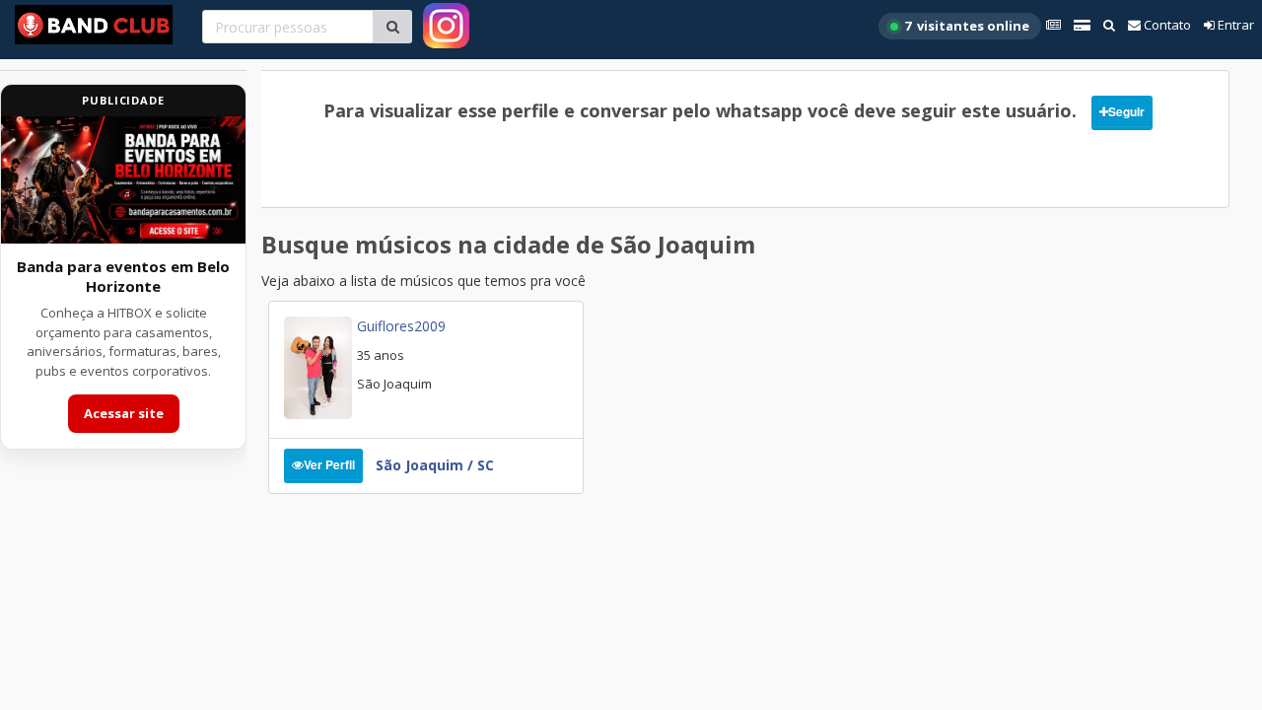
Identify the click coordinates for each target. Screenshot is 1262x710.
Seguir (1126, 111)
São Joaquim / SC (435, 465)
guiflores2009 (401, 326)
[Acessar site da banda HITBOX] (123, 180)
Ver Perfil (329, 464)
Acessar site (124, 413)
